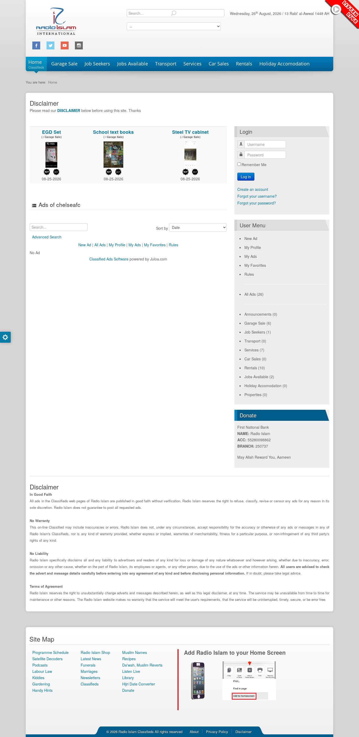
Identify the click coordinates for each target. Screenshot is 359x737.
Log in (246, 176)
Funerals (88, 665)
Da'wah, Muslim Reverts (142, 665)
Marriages (89, 671)
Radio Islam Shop (95, 652)
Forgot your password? (256, 203)
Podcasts (40, 665)
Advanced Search (46, 236)
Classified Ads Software (109, 259)
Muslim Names (134, 652)
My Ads (135, 244)
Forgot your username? (257, 196)
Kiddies (38, 677)
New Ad (84, 244)
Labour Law (42, 671)
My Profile (117, 244)
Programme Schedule (50, 652)
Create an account (252, 189)
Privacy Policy (217, 731)
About (194, 731)
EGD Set (51, 132)
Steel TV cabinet (190, 132)
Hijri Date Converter (138, 684)
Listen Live (342, 14)
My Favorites (155, 244)
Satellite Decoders (47, 658)
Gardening (41, 684)
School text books (113, 132)
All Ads (100, 244)
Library (128, 677)
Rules (173, 244)
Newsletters (90, 677)
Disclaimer (243, 731)
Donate (128, 690)
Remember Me (254, 164)
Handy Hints (42, 690)
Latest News (91, 658)
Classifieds (90, 684)
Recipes (129, 658)
